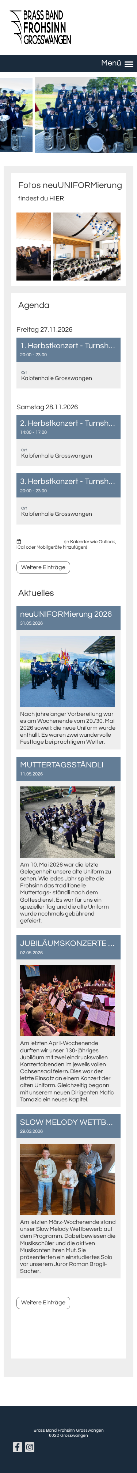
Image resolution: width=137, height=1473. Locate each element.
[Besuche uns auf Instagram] (29, 1449)
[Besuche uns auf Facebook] (17, 1449)
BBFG (90, 26)
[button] (68, 363)
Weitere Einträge (43, 567)
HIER (56, 198)
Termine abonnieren (42, 541)
